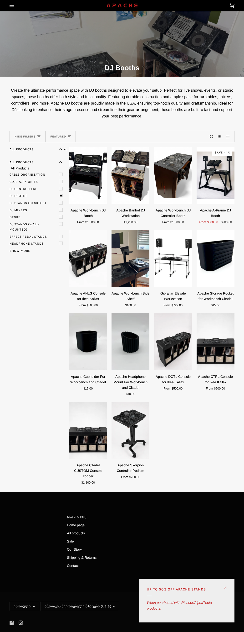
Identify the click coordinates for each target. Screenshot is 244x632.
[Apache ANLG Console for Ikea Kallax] (88, 258)
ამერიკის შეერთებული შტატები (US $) (78, 606)
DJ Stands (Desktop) (28, 203)
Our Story (74, 549)
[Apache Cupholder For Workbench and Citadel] (88, 341)
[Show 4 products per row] (229, 136)
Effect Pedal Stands (28, 236)
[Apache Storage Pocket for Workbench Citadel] (215, 258)
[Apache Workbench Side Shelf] (130, 258)
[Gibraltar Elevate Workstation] (173, 258)
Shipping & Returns (82, 557)
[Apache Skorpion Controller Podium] (130, 430)
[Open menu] (17, 5)
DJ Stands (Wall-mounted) (25, 226)
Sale (70, 541)
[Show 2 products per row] (211, 136)
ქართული (23, 606)
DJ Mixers (18, 210)
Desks (15, 217)
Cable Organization (27, 174)
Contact (73, 566)
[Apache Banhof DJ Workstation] (130, 175)
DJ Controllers (23, 189)
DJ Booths (19, 196)
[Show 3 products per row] (219, 136)
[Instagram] (21, 623)
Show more (20, 251)
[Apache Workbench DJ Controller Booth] (173, 175)
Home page (76, 525)
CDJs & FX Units (24, 182)
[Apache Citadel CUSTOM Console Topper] (88, 430)
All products (76, 533)
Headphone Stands (27, 243)
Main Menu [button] (77, 517)
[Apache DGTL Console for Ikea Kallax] (173, 341)
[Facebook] (12, 623)
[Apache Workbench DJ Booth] (88, 175)
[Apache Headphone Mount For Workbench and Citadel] (130, 341)
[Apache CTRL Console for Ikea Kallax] (215, 341)
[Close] (227, 586)
